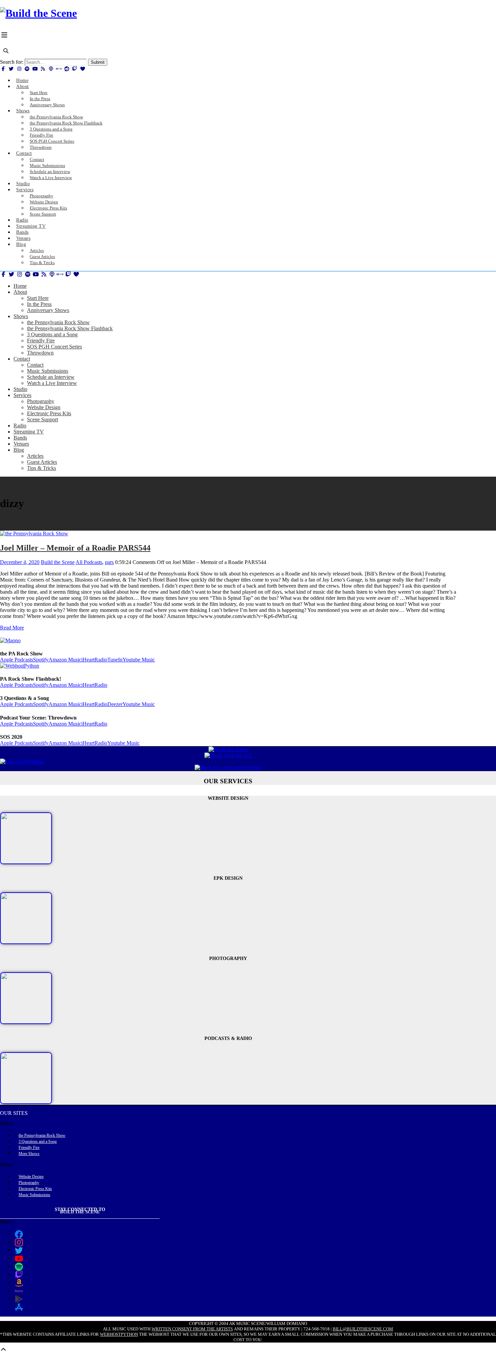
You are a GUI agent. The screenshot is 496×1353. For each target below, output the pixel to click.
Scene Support (43, 214)
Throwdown (41, 147)
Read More (12, 627)
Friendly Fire (41, 340)
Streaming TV (28, 431)
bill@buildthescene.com (363, 1328)
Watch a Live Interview (51, 177)
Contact (24, 153)
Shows (23, 110)
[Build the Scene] (38, 13)
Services (24, 189)
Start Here (38, 298)
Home (20, 286)
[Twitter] (11, 69)
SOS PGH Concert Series (54, 346)
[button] (228, 1124)
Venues (21, 444)
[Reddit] (66, 69)
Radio (19, 425)
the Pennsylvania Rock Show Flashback (70, 328)
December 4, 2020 (19, 562)
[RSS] (43, 69)
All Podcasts (89, 562)
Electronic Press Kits (49, 413)
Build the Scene (58, 562)
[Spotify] (27, 69)
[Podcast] (51, 69)
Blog (21, 244)
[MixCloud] (59, 69)
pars (109, 562)
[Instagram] (19, 69)
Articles (35, 456)
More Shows (29, 1153)
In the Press (39, 304)
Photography (40, 401)
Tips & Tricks (42, 262)
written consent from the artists (192, 1328)
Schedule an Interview (51, 377)
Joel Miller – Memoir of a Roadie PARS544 (75, 547)
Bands (20, 438)
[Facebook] (3, 69)
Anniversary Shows (47, 104)
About (22, 86)
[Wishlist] (82, 69)
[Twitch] (75, 69)
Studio (20, 389)
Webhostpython (119, 1334)
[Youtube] (35, 69)
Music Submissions (47, 371)
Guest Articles (42, 462)
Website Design (43, 407)
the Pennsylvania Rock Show (58, 322)
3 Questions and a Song (52, 334)
